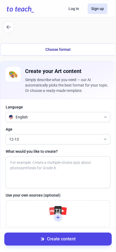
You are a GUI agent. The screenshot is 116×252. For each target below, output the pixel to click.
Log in (74, 8)
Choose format (58, 49)
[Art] (8, 27)
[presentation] (58, 213)
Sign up (97, 8)
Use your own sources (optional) (33, 195)
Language (14, 107)
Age (9, 129)
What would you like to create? (32, 151)
